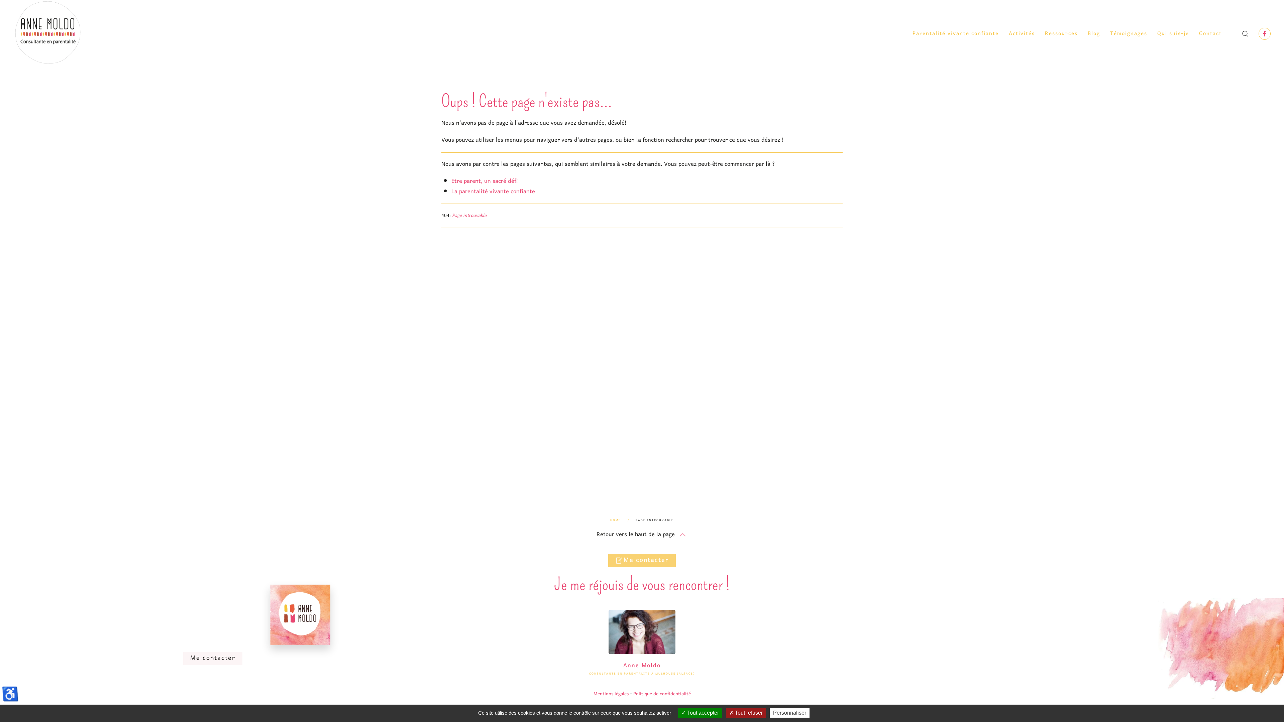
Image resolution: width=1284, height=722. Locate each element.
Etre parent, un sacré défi (484, 181)
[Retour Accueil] (48, 34)
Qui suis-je (1173, 33)
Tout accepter (702, 713)
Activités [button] (1022, 33)
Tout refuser (748, 713)
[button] (1245, 34)
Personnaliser (789, 713)
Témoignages (1128, 33)
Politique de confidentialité (662, 694)
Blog (1094, 33)
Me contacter (646, 560)
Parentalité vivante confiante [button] (956, 33)
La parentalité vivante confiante (493, 192)
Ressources (1061, 33)
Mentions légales (611, 694)
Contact (1210, 33)
